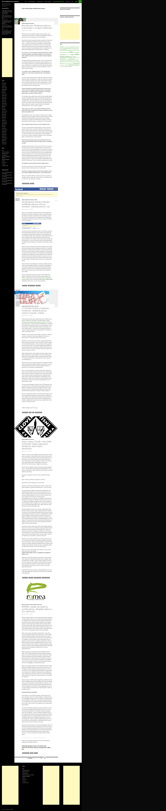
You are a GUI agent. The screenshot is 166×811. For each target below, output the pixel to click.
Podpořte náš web (40, 1)
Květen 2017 (4, 114)
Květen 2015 (4, 143)
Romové (61, 63)
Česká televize (25, 412)
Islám (30, 412)
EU (71, 48)
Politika (66, 60)
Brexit (65, 47)
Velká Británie (76, 65)
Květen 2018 (4, 95)
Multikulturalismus (26, 183)
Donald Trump (66, 48)
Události (35, 199)
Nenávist (62, 59)
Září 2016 (3, 126)
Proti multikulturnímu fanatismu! (10, 1)
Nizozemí (66, 59)
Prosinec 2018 (4, 87)
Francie (74, 50)
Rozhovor (32, 183)
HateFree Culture (65, 52)
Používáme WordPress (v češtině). (7, 809)
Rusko (65, 63)
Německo (72, 59)
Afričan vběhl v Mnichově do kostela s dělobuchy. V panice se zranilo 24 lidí (7, 11)
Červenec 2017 (4, 111)
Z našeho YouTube (5, 165)
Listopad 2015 (4, 139)
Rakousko (71, 61)
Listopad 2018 (4, 89)
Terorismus (76, 63)
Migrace (73, 54)
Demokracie (25, 285)
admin (31, 30)
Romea (78, 61)
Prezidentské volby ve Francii (73, 60)
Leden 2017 (4, 120)
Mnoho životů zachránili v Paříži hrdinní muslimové (33, 322)
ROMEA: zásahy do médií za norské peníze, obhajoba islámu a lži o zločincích (37, 609)
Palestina (63, 60)
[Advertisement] (70, 31)
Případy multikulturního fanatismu (58, 1)
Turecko (67, 65)
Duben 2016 (4, 134)
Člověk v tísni (25, 577)
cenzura (67, 47)
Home (26, 1)
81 (41, 758)
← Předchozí (29, 758)
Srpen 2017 (4, 109)
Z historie (3, 164)
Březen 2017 (4, 117)
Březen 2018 (4, 98)
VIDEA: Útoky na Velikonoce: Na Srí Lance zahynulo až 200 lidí (7, 27)
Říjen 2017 (4, 106)
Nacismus (78, 57)
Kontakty (76, 1)
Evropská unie (75, 48)
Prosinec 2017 (4, 103)
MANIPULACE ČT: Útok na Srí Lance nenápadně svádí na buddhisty (7, 22)
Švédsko (70, 66)
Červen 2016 (4, 131)
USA (70, 65)
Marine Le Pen (68, 54)
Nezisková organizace (45, 577)
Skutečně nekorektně (31, 1)
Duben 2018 (4, 97)
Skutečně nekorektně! (5, 159)
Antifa (61, 47)
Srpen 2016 (4, 128)
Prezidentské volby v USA (65, 61)
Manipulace (62, 54)
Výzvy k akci (68, 1)
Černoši (61, 66)
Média (74, 57)
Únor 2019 (4, 84)
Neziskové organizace (47, 1)
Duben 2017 (4, 115)
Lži (33, 412)
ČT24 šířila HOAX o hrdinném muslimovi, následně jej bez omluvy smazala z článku (35, 310)
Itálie (74, 52)
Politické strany (4, 155)
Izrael (76, 52)
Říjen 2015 (4, 140)
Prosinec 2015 (4, 137)
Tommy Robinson (62, 65)
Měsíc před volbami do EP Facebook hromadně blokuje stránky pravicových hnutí (7, 32)
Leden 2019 (4, 86)
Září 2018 (3, 92)
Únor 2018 (4, 100)
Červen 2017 (4, 112)
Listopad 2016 (4, 123)
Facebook (70, 50)
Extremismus (64, 50)
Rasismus (75, 61)
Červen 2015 (4, 142)
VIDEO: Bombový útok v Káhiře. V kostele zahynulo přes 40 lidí (7, 16)
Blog (3, 150)
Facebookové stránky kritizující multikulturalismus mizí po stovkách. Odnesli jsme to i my (36, 204)
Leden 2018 (4, 101)
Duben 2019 (4, 83)
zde (31, 276)
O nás (72, 1)
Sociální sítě (38, 285)
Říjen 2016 (4, 125)
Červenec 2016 (4, 129)
